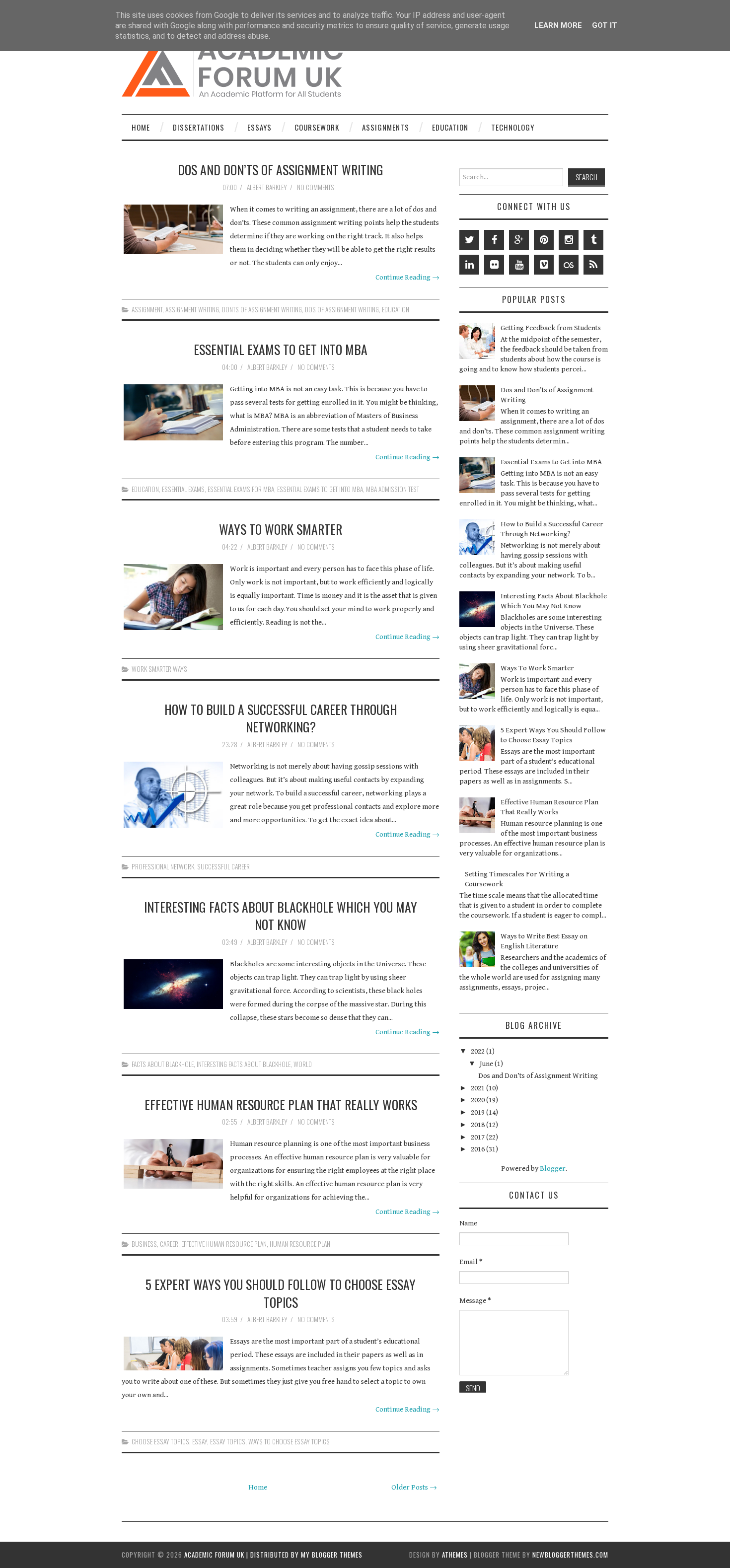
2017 (478, 1137)
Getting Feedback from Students (551, 328)
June (487, 1064)
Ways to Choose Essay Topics (289, 1441)
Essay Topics (227, 1441)
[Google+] (519, 240)
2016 (478, 1149)
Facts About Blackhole (163, 1064)
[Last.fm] (569, 265)
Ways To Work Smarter (280, 528)
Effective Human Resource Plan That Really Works (281, 1104)
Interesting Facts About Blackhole (244, 1064)
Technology (512, 127)
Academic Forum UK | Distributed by (242, 1555)
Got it (604, 25)
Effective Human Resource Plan (224, 1244)
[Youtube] (519, 265)
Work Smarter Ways (159, 669)
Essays (259, 127)
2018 (478, 1125)
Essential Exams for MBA (241, 489)
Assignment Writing (192, 309)
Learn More (558, 25)
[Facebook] (494, 240)
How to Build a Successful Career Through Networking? (280, 718)
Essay (199, 1441)
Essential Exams (183, 489)
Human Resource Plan (300, 1244)
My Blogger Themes (332, 1555)
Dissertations (198, 127)
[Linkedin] (469, 265)
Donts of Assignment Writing (262, 309)
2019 (478, 1112)
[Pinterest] (544, 240)
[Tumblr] (593, 240)
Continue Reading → (407, 277)
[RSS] (593, 265)
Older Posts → (414, 1487)
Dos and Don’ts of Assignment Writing (280, 169)
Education (450, 127)
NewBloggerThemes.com (570, 1555)
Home (141, 127)
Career (169, 1244)
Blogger (553, 1168)
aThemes (455, 1555)
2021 (478, 1088)
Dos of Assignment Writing (342, 309)
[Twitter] (469, 240)
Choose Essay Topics (160, 1441)
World (302, 1064)
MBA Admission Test (392, 489)
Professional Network (163, 866)
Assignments (385, 127)
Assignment (147, 309)
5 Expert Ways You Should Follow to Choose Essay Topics (281, 1293)
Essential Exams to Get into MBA (280, 349)
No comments (316, 187)
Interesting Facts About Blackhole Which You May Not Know (280, 915)
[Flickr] (494, 265)
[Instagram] (569, 240)
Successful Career (223, 866)
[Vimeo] (544, 265)
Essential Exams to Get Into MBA (320, 489)
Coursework (316, 127)
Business (144, 1244)
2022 (478, 1051)
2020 (478, 1100)
